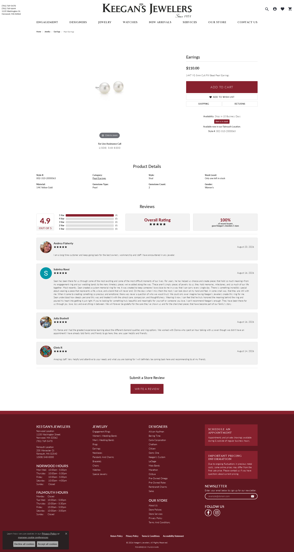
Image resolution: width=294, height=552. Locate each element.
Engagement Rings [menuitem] (101, 431)
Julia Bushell (61, 318)
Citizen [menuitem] (152, 448)
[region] (110, 88)
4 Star (61, 218)
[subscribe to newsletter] (252, 496)
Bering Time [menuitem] (154, 435)
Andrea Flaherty (63, 243)
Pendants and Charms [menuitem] (103, 457)
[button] (267, 9)
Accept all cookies (47, 544)
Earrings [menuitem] (97, 448)
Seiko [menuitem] (151, 491)
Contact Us (248, 22)
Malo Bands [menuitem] (154, 465)
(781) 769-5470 (9, 5)
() (116, 215)
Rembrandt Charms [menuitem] (158, 486)
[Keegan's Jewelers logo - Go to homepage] (147, 9)
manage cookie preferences (33, 537)
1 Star (61, 228)
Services (190, 22)
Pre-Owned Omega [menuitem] (158, 478)
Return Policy (116, 536)
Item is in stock (222, 121)
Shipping (203, 103)
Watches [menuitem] (97, 469)
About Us (153, 505)
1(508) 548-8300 (110, 147)
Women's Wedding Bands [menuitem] (105, 435)
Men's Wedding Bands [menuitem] (103, 440)
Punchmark (153, 547)
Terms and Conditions (159, 522)
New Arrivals (160, 22)
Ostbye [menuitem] (152, 474)
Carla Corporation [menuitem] (157, 440)
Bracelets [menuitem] (97, 461)
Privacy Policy (155, 518)
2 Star (61, 225)
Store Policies (155, 509)
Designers (78, 22)
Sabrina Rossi (61, 269)
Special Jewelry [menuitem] (100, 474)
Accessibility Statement (173, 536)
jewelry (47, 31)
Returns (240, 103)
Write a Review (147, 389)
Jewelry (105, 22)
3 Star (61, 222)
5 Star (61, 215)
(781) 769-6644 (9, 8)
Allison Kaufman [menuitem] (156, 431)
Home (38, 31)
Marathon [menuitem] (153, 469)
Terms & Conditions (151, 536)
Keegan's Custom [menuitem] (157, 457)
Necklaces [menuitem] (97, 452)
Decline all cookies (24, 544)
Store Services (156, 513)
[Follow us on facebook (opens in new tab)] (208, 512)
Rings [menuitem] (95, 444)
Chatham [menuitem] (153, 444)
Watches (130, 22)
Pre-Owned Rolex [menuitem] (157, 482)
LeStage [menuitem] (152, 461)
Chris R (58, 347)
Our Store (217, 22)
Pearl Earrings (99, 178)
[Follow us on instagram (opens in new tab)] (216, 512)
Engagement (47, 22)
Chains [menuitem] (96, 465)
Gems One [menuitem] (154, 452)
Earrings (57, 31)
